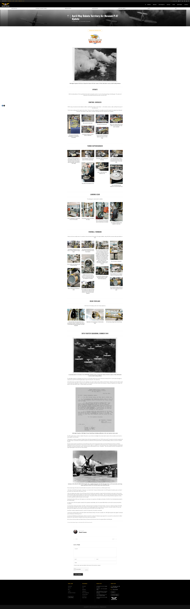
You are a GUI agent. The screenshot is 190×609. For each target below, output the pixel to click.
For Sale (168, 4)
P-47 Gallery (88, 21)
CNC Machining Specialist (101, 586)
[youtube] (186, 1)
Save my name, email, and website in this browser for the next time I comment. (87, 565)
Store (173, 4)
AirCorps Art (84, 596)
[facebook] (180, 1)
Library (16, 1)
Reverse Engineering (85, 592)
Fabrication (20, 1)
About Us (69, 587)
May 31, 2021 (75, 21)
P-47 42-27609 (82, 21)
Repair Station (68, 8)
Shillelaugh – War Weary (100, 588)
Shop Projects (162, 4)
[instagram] (188, 1)
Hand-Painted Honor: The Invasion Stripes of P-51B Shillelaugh (102, 592)
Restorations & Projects (71, 592)
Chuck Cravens (83, 532)
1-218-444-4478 (174, 1)
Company (149, 4)
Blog (68, 589)
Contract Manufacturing (41, 8)
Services (154, 4)
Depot (13, 1)
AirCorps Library (122, 8)
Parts (149, 8)
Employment (179, 4)
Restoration (9, 1)
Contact (186, 4)
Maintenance (95, 8)
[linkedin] (182, 1)
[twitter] (184, 1)
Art (23, 1)
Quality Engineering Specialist (101, 597)
